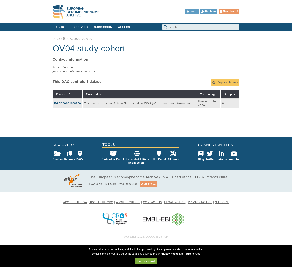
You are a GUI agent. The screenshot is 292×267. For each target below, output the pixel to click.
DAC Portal (159, 159)
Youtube (234, 159)
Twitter (210, 159)
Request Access (227, 82)
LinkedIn (221, 159)
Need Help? (230, 11)
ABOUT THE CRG (101, 202)
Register (210, 11)
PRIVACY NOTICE (200, 202)
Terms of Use (192, 254)
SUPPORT (222, 202)
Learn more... (148, 184)
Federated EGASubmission (136, 161)
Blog (201, 159)
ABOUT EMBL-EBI (128, 202)
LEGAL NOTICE (174, 202)
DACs (56, 38)
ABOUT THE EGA (75, 202)
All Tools (173, 159)
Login (193, 11)
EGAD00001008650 (67, 103)
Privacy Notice (169, 254)
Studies (58, 159)
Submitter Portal (113, 159)
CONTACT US (152, 202)
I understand (146, 261)
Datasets (69, 159)
